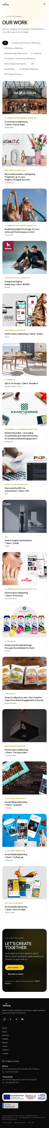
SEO (32, 64)
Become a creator (16, 974)
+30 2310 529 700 (12, 1082)
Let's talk (31, 1122)
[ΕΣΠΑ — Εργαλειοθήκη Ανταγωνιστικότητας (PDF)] (24, 1097)
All (5, 43)
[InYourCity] (5, 4)
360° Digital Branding (12, 74)
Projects (5, 1039)
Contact (5, 1053)
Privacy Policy (7, 1122)
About (4, 1032)
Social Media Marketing (28, 69)
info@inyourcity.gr (12, 1061)
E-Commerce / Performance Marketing (19, 58)
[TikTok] (16, 1019)
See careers (13, 967)
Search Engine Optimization (15, 64)
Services (5, 1035)
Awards (5, 1043)
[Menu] (44, 4)
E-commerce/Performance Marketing (25, 43)
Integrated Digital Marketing (15, 53)
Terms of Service (20, 1122)
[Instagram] (4, 1019)
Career (5, 1046)
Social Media (9, 69)
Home (4, 1028)
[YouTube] (22, 1019)
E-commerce (36, 53)
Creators (5, 1050)
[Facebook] (10, 1019)
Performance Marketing (13, 48)
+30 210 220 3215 (11, 1072)
